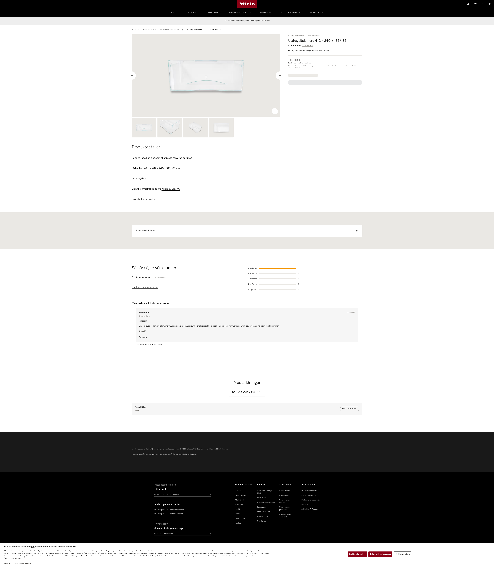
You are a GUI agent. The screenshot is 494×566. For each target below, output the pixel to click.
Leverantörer (240, 518)
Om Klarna (261, 521)
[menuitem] (175, 12)
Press (237, 514)
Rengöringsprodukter (240, 12)
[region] (206, 75)
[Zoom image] (275, 111)
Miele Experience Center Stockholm (169, 510)
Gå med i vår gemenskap (168, 528)
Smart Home (266, 12)
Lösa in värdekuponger (266, 502)
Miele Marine (306, 504)
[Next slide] (280, 75)
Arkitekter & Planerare (310, 509)
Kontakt (238, 523)
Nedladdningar (349, 409)
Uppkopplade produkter (284, 508)
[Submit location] (210, 495)
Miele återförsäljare (309, 491)
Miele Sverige (240, 495)
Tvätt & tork (192, 12)
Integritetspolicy (17, 563)
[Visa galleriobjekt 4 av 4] (221, 128)
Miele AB (7, 563)
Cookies (28, 563)
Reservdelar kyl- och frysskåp (171, 29)
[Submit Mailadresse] (210, 534)
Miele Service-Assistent (285, 515)
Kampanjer (261, 507)
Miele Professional (308, 495)
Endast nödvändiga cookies (380, 554)
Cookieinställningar (402, 554)
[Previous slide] (132, 75)
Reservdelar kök (149, 29)
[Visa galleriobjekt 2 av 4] (169, 128)
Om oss (238, 491)
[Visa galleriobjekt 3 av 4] (195, 128)
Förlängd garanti (263, 516)
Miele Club (261, 498)
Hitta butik (160, 489)
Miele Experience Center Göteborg (168, 514)
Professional (316, 12)
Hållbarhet (239, 504)
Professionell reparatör (310, 500)
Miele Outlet (240, 500)
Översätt (142, 331)
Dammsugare (213, 12)
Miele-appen (284, 495)
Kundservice (294, 12)
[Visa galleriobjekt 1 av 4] (144, 128)
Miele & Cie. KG (171, 189)
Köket (173, 12)
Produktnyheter (263, 512)
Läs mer (308, 63)
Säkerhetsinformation (144, 199)
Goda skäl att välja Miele (264, 492)
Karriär (237, 509)
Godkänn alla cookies (357, 554)
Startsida (135, 29)
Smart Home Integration (284, 501)
